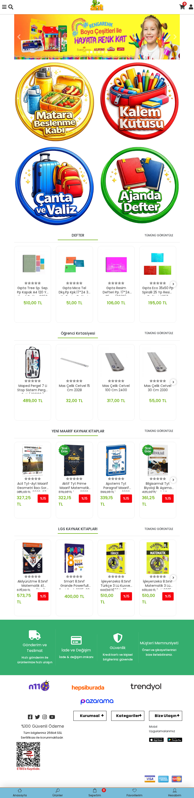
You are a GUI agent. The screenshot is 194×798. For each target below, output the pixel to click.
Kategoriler (127, 715)
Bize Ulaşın (165, 715)
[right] (173, 284)
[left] (17, 284)
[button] (19, 36)
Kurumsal (90, 715)
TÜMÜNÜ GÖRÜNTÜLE (159, 235)
